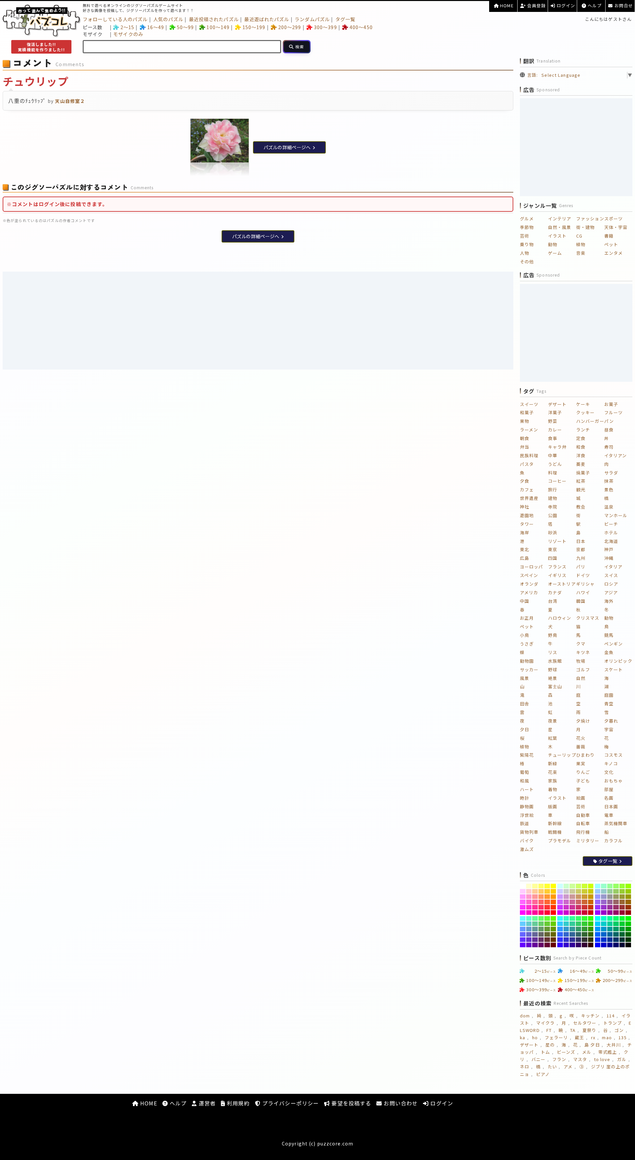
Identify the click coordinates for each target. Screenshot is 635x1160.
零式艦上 (607, 1052)
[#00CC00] (628, 923)
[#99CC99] (610, 891)
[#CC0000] (591, 912)
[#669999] (535, 929)
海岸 (524, 532)
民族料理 (529, 455)
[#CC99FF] (560, 896)
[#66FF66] (541, 918)
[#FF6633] (547, 902)
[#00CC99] (610, 923)
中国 (524, 601)
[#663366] (541, 939)
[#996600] (628, 902)
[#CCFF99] (572, 886)
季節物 (527, 227)
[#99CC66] (616, 891)
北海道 (611, 541)
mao (607, 1037)
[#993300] (628, 907)
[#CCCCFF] (560, 891)
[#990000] (628, 912)
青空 (609, 703)
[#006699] (610, 934)
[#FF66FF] (523, 902)
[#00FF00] (628, 918)
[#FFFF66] (541, 886)
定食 (580, 438)
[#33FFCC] (566, 918)
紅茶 (580, 481)
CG (579, 236)
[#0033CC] (604, 939)
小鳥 (524, 635)
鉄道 (524, 823)
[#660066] (541, 945)
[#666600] (553, 934)
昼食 (609, 429)
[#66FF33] (547, 918)
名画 (609, 798)
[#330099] (572, 945)
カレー (555, 429)
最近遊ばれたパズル (266, 19)
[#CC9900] (591, 896)
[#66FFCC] (529, 918)
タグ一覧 (345, 19)
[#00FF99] (610, 918)
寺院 (552, 507)
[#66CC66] (541, 923)
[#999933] (622, 896)
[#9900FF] (598, 912)
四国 (552, 558)
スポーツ (613, 218)
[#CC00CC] (566, 912)
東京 (552, 549)
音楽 (580, 253)
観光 (580, 489)
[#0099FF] (598, 929)
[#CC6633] (584, 902)
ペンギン (613, 644)
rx (593, 1037)
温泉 (609, 507)
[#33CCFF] (560, 923)
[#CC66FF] (560, 902)
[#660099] (535, 945)
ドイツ (583, 575)
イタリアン (615, 455)
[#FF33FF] (523, 907)
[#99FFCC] (604, 886)
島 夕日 (592, 1045)
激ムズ (527, 849)
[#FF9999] (535, 896)
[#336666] (578, 934)
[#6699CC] (529, 929)
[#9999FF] (598, 896)
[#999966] (616, 896)
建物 (552, 498)
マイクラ (545, 1023)
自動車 (583, 815)
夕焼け (583, 721)
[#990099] (610, 912)
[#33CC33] (584, 923)
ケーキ (583, 404)
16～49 (155, 26)
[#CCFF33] (584, 886)
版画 (552, 806)
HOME (506, 5)
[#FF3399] (535, 907)
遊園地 (527, 515)
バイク (527, 840)
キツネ (583, 652)
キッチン (590, 1015)
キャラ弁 (557, 447)
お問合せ (623, 5)
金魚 (609, 652)
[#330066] (578, 945)
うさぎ (527, 644)
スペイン (529, 575)
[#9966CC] (604, 902)
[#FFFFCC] (529, 886)
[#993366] (616, 907)
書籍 (609, 236)
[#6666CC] (529, 934)
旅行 (552, 489)
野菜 (552, 421)
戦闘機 (555, 832)
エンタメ (613, 253)
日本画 (611, 806)
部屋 (609, 789)
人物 (524, 253)
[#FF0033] (547, 912)
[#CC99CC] (566, 896)
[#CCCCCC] (566, 891)
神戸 (609, 549)
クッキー (585, 412)
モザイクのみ (128, 33)
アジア (611, 592)
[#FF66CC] (529, 902)
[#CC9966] (578, 896)
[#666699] (535, 934)
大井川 (613, 1045)
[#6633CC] (529, 939)
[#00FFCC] (604, 918)
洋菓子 (555, 412)
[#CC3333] (584, 907)
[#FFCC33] (547, 891)
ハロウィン (560, 618)
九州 (580, 558)
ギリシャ (585, 584)
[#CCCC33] (584, 891)
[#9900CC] (604, 912)
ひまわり (585, 755)
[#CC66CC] (566, 902)
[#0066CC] (604, 934)
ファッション (590, 218)
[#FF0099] (535, 912)
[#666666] (541, 934)
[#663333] (547, 939)
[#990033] (622, 912)
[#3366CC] (566, 934)
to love (602, 1059)
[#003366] (616, 939)
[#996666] (616, 902)
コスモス (613, 755)
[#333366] (578, 939)
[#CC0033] (584, 912)
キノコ (611, 763)
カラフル (613, 840)
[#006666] (616, 934)
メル (586, 1052)
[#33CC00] (591, 923)
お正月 (527, 618)
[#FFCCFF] (523, 891)
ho (535, 1037)
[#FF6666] (541, 902)
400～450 (361, 26)
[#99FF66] (616, 886)
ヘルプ (594, 5)
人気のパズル (168, 19)
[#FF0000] (553, 912)
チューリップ (562, 755)
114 (610, 1015)
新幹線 (555, 823)
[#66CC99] (535, 923)
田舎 (524, 703)
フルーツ (613, 412)
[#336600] (591, 934)
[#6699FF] (523, 929)
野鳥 (552, 635)
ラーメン (529, 429)
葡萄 (524, 772)
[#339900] (591, 929)
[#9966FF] (598, 902)
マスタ (580, 1059)
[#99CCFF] (598, 891)
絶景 (552, 678)
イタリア (613, 566)
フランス (557, 566)
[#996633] (622, 902)
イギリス (557, 575)
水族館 (555, 661)
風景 (524, 678)
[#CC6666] (578, 902)
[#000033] (622, 945)
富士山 (555, 686)
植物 (580, 244)
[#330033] (584, 945)
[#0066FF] (598, 934)
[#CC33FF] (560, 907)
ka (522, 1037)
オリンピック (618, 661)
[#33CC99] (572, 923)
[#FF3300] (553, 907)
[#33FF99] (572, 918)
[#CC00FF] (560, 912)
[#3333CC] (566, 939)
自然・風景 (560, 227)
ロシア (611, 584)
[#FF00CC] (529, 912)
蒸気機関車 (616, 823)
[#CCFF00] (591, 886)
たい (552, 1066)
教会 (580, 507)
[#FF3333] (547, 907)
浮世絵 (527, 815)
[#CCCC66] (578, 891)
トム (545, 1052)
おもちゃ (613, 781)
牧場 (580, 661)
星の (550, 1045)
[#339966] (578, 929)
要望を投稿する (350, 1103)
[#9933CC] (604, 907)
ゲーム (555, 253)
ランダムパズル (312, 19)
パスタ (527, 464)
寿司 (609, 447)
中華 (552, 455)
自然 (580, 678)
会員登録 (536, 5)
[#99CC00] (628, 891)
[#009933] (622, 929)
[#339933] (584, 929)
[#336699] (572, 934)
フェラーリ (556, 1037)
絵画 (580, 798)
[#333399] (572, 939)
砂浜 (552, 532)
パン (609, 421)
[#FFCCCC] (529, 891)
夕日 (524, 729)
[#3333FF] (560, 939)
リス (552, 652)
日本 (580, 541)
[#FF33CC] (529, 907)
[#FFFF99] (535, 886)
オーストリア (562, 584)
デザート (557, 404)
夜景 (552, 721)
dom (525, 1015)
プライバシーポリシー (290, 1103)
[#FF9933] (547, 896)
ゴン (619, 1030)
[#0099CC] (604, 929)
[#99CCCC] (604, 891)
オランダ (529, 584)
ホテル (611, 532)
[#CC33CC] (566, 907)
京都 (580, 549)
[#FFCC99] (535, 891)
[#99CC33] (622, 891)
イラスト (557, 236)
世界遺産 (529, 498)
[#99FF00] (628, 886)
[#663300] (553, 939)
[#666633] (547, 934)
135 (622, 1037)
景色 (609, 489)
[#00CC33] (622, 923)
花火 (580, 738)
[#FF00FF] (523, 912)
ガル (621, 1059)
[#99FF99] (610, 886)
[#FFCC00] (553, 891)
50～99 (185, 26)
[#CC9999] (572, 896)
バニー (538, 1059)
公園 (552, 515)
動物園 (527, 661)
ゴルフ (583, 669)
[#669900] (553, 929)
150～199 (253, 26)
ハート (527, 789)
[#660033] (547, 945)
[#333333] (584, 939)
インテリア (560, 218)
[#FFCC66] (541, 891)
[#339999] (572, 929)
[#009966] (616, 929)
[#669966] (541, 929)
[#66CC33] (547, 923)
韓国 (580, 601)
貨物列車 (529, 832)
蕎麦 (580, 464)
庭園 (609, 695)
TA (572, 1030)
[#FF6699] (535, 902)
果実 (580, 763)
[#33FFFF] (560, 918)
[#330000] (591, 945)
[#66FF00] (553, 918)
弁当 (524, 447)
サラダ (611, 472)
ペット (611, 244)
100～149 (218, 26)
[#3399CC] (566, 929)
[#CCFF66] (578, 886)
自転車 (583, 823)
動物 (552, 244)
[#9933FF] (598, 907)
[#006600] (628, 934)
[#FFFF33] (547, 886)
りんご (583, 772)
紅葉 (552, 738)
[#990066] (616, 912)
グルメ (527, 218)
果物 (524, 421)
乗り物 (527, 244)
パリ (580, 566)
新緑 (552, 763)
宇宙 (609, 729)
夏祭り (589, 1030)
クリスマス (588, 618)
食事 (552, 438)
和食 (580, 447)
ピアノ (543, 1074)
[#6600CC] (529, 945)
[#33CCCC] (566, 923)
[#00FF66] (616, 918)
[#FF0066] (541, 912)
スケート (613, 669)
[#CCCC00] (591, 891)
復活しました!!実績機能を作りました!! (41, 46)
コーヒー (557, 481)
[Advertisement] (258, 320)
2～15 (127, 26)
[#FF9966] (541, 896)
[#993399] (610, 907)
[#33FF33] (584, 918)
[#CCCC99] (572, 891)
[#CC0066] (578, 912)
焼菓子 (583, 472)
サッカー (529, 669)
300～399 (325, 26)
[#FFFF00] (553, 886)
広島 (524, 558)
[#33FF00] (591, 918)
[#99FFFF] (598, 886)
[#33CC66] (578, 923)
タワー (527, 524)
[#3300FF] (560, 945)
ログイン (565, 5)
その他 (527, 261)
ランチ (583, 429)
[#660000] (553, 945)
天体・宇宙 (616, 227)
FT (549, 1030)
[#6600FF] (523, 945)
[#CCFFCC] (566, 886)
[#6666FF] (523, 934)
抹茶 (609, 481)
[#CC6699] (572, 902)
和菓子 (527, 412)
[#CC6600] (591, 902)
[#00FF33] (622, 918)
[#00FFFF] (598, 918)
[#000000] (628, 945)
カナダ (555, 592)
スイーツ (529, 404)
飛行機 (583, 832)
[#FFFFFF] (523, 886)
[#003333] (622, 939)
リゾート (557, 541)
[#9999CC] (604, 896)
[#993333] (622, 907)
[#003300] (628, 939)
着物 (552, 789)
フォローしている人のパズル (115, 19)
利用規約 (237, 1103)
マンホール (616, 515)
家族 (552, 781)
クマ (580, 644)
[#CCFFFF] (560, 886)
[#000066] (616, 945)
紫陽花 (527, 755)
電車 (609, 815)
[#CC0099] (572, 912)
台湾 (552, 601)
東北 (524, 549)
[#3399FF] (560, 929)
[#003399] (610, 939)
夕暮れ (611, 721)
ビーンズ (566, 1052)
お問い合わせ (400, 1103)
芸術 (524, 236)
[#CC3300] (591, 907)
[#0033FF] (598, 939)
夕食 (524, 481)
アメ (568, 1066)
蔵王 (579, 1037)
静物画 (527, 806)
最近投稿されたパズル (214, 19)
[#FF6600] (553, 902)
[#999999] (610, 896)
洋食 (580, 455)
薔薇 (580, 746)
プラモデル (560, 840)
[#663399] (535, 939)
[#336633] (584, 934)
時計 (524, 798)
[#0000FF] (598, 945)
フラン (559, 1059)
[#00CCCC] (604, 923)
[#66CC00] (553, 923)
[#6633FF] (523, 939)
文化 (609, 772)
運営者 (206, 1103)
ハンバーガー (590, 421)
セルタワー (585, 1023)
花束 (552, 772)
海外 (609, 601)
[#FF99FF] (523, 896)
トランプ (612, 1023)
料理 (552, 472)
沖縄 (609, 558)
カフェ (527, 489)
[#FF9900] (553, 896)
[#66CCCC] (529, 923)
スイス (611, 575)
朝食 (524, 438)
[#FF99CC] (529, 896)
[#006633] (622, 934)
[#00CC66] (616, 923)
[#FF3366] (541, 907)
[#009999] (610, 929)
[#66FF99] (535, 918)
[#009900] (628, 929)
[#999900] (628, 896)
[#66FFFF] (523, 918)
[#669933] (547, 929)
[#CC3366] (578, 907)
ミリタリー (588, 840)
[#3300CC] (566, 945)
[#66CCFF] (523, 923)
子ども (583, 781)
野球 (552, 669)
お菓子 (611, 404)
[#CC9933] (584, 896)
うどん (555, 464)
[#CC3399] (572, 907)
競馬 (609, 635)
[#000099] (610, 945)
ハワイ (583, 592)
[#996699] (610, 902)
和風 (524, 781)
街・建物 (585, 227)
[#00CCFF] (598, 923)
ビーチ (611, 524)
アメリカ (529, 592)
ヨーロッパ (531, 566)
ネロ (524, 1066)
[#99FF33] (622, 886)
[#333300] (591, 939)
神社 (524, 507)
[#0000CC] (604, 945)
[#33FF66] (578, 918)
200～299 (289, 26)
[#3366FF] (560, 934)
